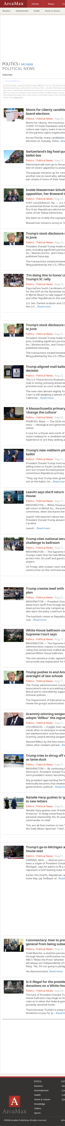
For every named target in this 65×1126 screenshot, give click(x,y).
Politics (30, 118)
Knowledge (39, 1103)
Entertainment (22, 10)
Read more (44, 306)
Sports (37, 1112)
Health (37, 10)
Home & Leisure (52, 10)
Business (6, 10)
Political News (44, 118)
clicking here (18, 97)
